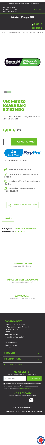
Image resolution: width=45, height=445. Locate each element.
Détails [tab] (8, 218)
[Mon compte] (19, 24)
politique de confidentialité (26, 388)
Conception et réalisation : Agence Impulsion (22, 411)
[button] (5, 24)
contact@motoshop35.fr (14, 337)
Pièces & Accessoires (14, 33)
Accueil (3, 33)
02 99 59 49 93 (35, 4)
